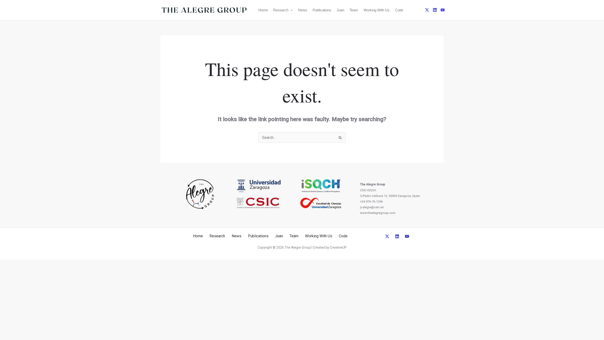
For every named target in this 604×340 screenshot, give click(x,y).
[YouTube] (442, 10)
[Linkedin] (435, 10)
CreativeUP (338, 247)
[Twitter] (427, 10)
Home (263, 10)
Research (280, 10)
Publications (322, 10)
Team (354, 10)
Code (399, 10)
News (302, 10)
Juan (340, 10)
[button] (290, 10)
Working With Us (377, 10)
